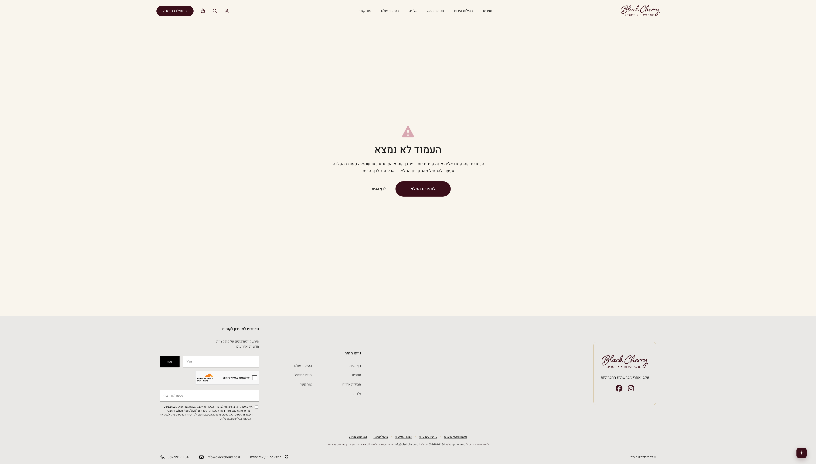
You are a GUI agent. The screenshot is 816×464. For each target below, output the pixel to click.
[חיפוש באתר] (214, 11)
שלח (170, 361)
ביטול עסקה (381, 436)
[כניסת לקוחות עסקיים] (226, 11)
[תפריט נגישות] (801, 453)
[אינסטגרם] (631, 388)
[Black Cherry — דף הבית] (640, 11)
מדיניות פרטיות (428, 436)
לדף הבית (379, 188)
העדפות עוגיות (358, 436)
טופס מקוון (459, 444)
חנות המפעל (435, 10)
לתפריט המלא (423, 189)
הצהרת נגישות (403, 436)
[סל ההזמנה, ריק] (202, 11)
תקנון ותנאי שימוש (455, 436)
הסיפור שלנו (390, 10)
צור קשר (365, 10)
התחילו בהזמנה (175, 11)
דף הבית (355, 365)
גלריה (412, 10)
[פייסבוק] (619, 388)
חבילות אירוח (463, 10)
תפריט (487, 10)
